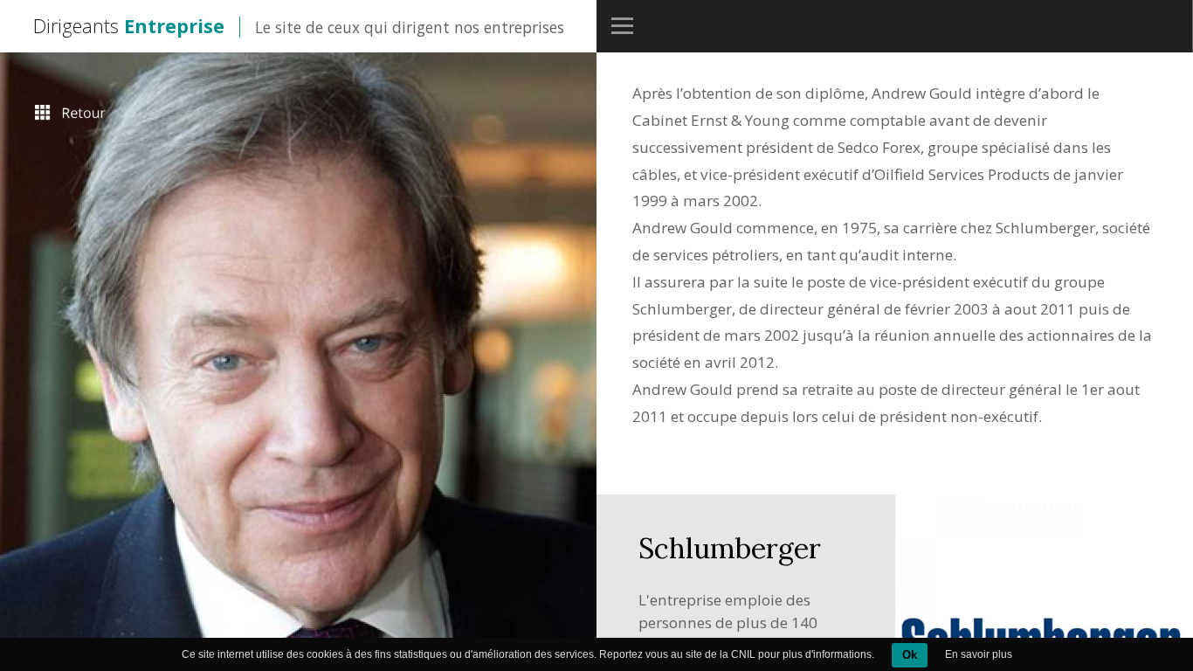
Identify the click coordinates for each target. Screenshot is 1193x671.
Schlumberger (729, 548)
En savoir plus (978, 654)
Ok (909, 654)
